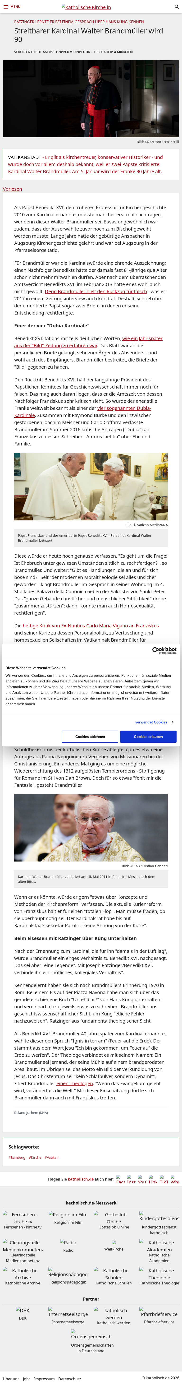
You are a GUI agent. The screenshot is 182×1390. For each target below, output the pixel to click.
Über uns (11, 1378)
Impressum (44, 1378)
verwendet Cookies (151, 722)
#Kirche (35, 1157)
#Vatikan (52, 1157)
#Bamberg (17, 1157)
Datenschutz (69, 1378)
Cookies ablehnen (90, 737)
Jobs (27, 1378)
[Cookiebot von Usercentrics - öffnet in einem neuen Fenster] (156, 650)
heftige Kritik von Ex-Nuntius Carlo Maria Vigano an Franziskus (91, 625)
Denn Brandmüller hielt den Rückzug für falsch (96, 291)
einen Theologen (74, 1083)
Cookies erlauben (148, 737)
